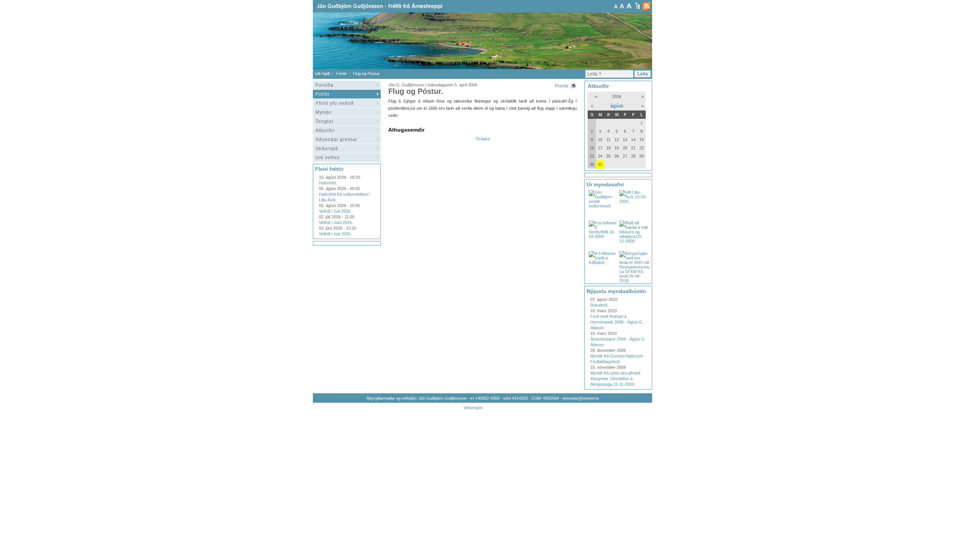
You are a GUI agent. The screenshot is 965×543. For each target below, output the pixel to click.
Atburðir (325, 130)
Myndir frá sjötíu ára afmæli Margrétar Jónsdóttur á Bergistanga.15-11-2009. (615, 379)
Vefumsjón (473, 407)
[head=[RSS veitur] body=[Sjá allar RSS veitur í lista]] (646, 6)
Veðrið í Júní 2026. (336, 222)
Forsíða (325, 85)
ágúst (616, 106)
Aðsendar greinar (336, 139)
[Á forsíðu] (392, 6)
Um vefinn (328, 157)
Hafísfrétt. (328, 183)
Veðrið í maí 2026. (335, 234)
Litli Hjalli (322, 73)
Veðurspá (327, 148)
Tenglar (325, 121)
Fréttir (341, 73)
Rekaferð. (599, 305)
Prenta (561, 86)
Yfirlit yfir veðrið (335, 103)
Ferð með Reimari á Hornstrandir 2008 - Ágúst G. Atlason (616, 322)
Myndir (324, 112)
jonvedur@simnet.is (581, 398)
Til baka (482, 139)
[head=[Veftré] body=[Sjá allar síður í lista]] (638, 6)
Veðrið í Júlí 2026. (335, 211)
